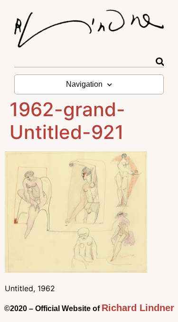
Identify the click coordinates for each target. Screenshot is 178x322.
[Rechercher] (160, 62)
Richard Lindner (138, 308)
